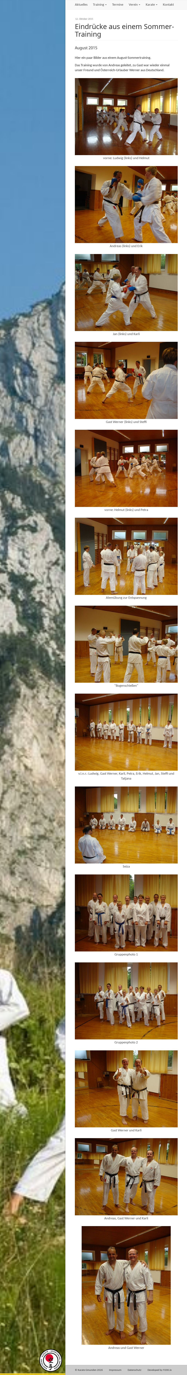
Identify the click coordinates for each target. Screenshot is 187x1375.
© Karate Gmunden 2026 (89, 1370)
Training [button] (99, 5)
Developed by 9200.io (160, 1370)
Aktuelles (81, 5)
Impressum (115, 1370)
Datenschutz (134, 1370)
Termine (117, 5)
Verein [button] (133, 5)
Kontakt (168, 5)
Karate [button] (151, 5)
